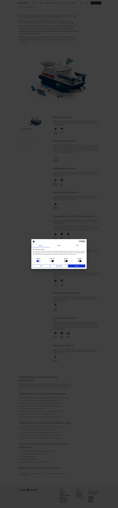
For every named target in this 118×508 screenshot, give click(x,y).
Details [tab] (59, 245)
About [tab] (77, 245)
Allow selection (59, 265)
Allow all (77, 265)
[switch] (52, 261)
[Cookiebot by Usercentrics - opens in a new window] (80, 241)
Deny (41, 265)
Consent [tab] (40, 245)
